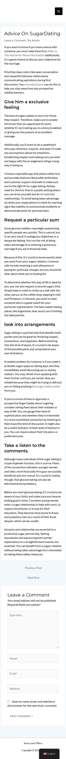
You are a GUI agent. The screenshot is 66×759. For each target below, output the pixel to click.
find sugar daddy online (46, 386)
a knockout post (34, 84)
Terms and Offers (33, 743)
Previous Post (33, 567)
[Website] (33, 689)
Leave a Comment (15, 40)
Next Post (33, 577)
